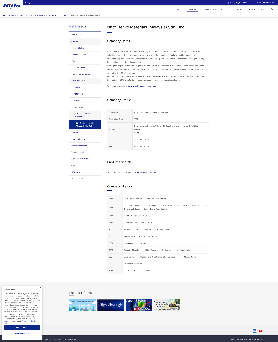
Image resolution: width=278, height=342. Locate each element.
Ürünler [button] (178, 9)
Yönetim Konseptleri (79, 146)
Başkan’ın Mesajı (77, 152)
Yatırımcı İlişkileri (237, 9)
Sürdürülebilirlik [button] (208, 9)
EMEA (76, 100)
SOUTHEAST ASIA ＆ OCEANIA (57, 15)
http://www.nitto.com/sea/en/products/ (142, 86)
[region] (22, 313)
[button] (272, 9)
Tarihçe (75, 61)
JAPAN (77, 87)
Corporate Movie (79, 139)
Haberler (252, 9)
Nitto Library (76, 172)
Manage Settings (22, 334)
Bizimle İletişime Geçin (265, 3)
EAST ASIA (78, 107)
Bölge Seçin (236, 3)
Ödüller (75, 132)
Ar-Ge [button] (223, 9)
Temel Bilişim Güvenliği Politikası (65, 339)
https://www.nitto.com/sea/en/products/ (143, 172)
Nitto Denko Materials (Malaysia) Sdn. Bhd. (84, 124)
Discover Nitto (77, 178)
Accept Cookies (22, 328)
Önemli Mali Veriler (80, 54)
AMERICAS (78, 94)
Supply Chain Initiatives (80, 159)
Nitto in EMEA (76, 35)
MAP (137, 133)
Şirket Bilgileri (78, 48)
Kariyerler (263, 9)
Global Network (37, 15)
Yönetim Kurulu (78, 68)
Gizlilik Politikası (45, 339)
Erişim (73, 165)
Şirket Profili (23, 15)
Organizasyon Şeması (81, 74)
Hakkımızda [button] (191, 9)
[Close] (40, 287)
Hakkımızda (12, 15)
